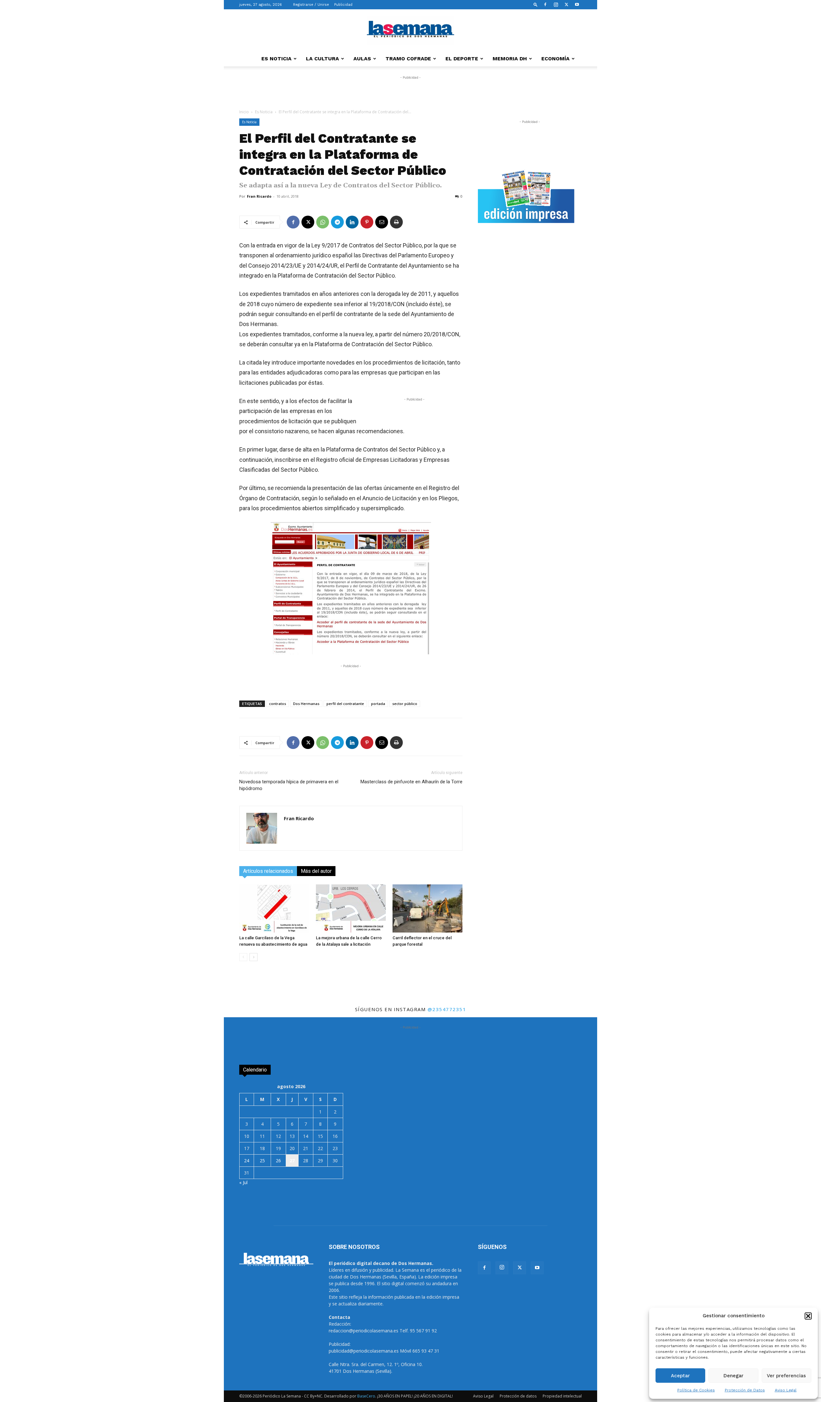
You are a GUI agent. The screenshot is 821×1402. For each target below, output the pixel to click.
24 (246, 1160)
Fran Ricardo (259, 196)
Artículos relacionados (268, 871)
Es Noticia (264, 112)
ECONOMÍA (555, 59)
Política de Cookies (696, 1390)
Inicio (244, 112)
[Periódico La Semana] (410, 30)
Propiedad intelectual (562, 1396)
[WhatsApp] (322, 222)
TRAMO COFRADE (408, 59)
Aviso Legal (786, 1390)
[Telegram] (337, 222)
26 (278, 1160)
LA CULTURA (322, 59)
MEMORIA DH (510, 59)
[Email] (381, 222)
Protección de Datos (745, 1390)
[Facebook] (545, 4)
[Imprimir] (396, 222)
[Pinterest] (366, 222)
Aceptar (680, 1376)
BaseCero (366, 1396)
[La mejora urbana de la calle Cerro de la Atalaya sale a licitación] (351, 908)
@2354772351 (446, 1009)
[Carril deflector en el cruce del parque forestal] (427, 908)
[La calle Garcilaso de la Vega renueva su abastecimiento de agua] (274, 908)
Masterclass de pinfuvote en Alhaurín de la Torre (411, 782)
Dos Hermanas (306, 703)
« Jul (243, 1182)
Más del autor (316, 871)
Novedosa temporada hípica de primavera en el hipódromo (288, 785)
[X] (566, 4)
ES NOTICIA (276, 59)
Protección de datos (518, 1396)
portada (378, 703)
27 (292, 1160)
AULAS (362, 59)
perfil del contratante (345, 703)
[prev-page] (243, 957)
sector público (404, 703)
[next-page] (254, 957)
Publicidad (343, 5)
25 (262, 1160)
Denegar (733, 1376)
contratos (277, 703)
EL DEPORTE (461, 59)
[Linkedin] (352, 222)
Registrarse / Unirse (311, 5)
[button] (808, 1316)
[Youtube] (577, 4)
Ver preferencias (786, 1376)
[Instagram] (556, 4)
